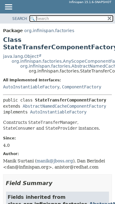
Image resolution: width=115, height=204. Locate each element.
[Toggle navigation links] (8, 7)
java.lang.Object (20, 56)
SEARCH (19, 19)
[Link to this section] (56, 183)
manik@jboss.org (54, 160)
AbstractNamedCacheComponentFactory (64, 106)
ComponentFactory (81, 86)
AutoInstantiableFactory (31, 86)
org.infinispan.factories (49, 30)
